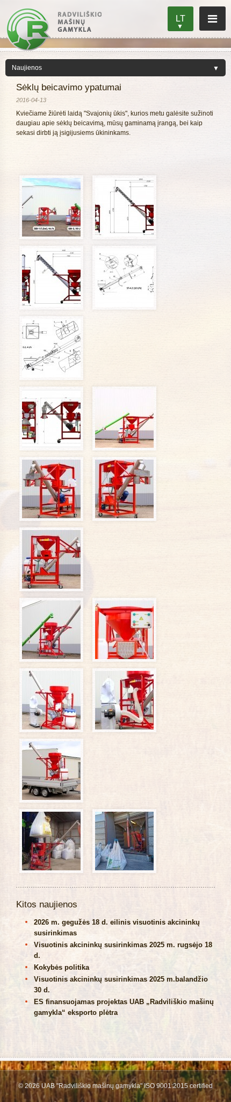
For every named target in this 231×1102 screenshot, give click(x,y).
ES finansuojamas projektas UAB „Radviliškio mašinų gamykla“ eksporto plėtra (124, 1007)
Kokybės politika (61, 967)
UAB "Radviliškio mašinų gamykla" (54, 29)
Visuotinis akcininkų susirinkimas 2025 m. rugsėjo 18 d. (123, 950)
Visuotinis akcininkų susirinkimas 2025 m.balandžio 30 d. (121, 984)
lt (180, 18)
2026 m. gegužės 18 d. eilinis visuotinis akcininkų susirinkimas (117, 927)
